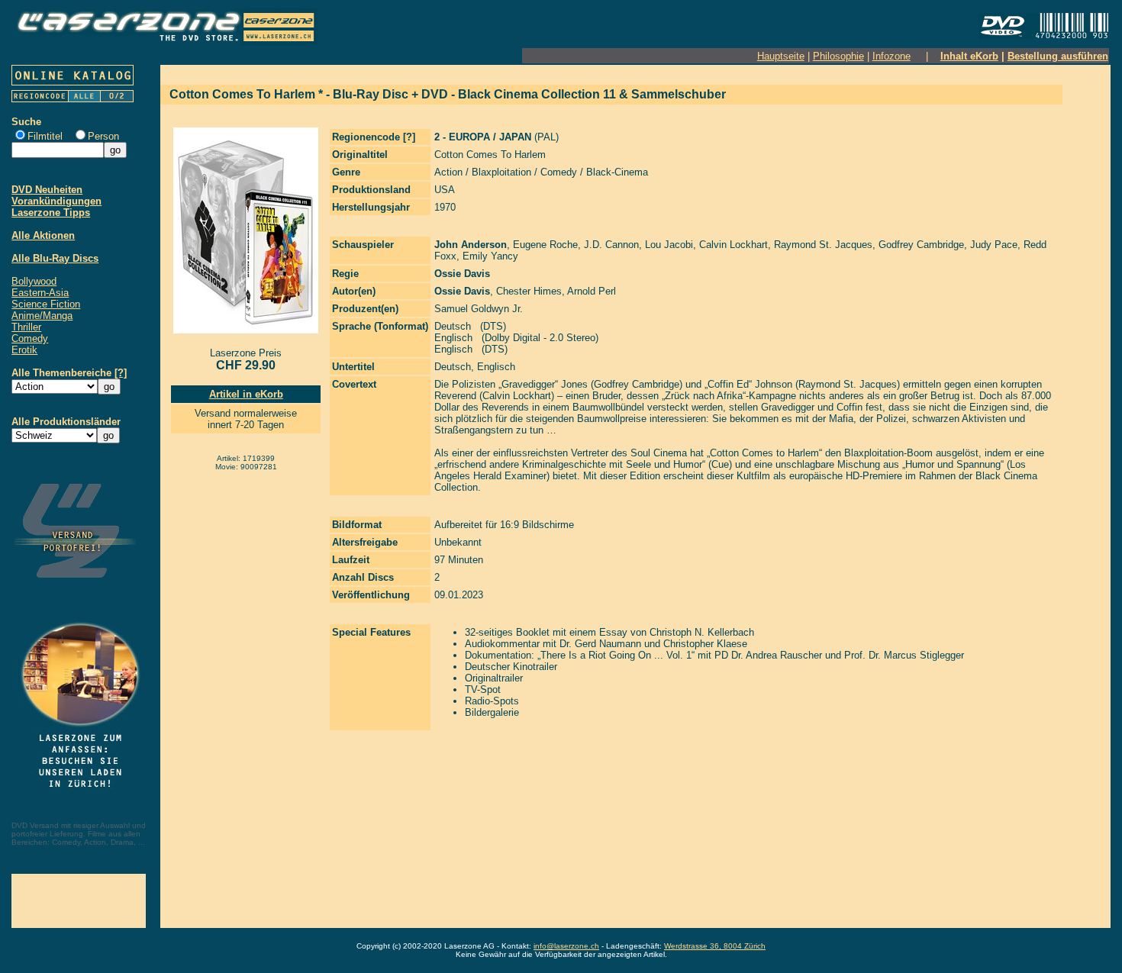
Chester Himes (529, 291)
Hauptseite (780, 56)
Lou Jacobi (669, 244)
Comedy (29, 338)
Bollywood (33, 281)
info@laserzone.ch (566, 946)
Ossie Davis (462, 273)
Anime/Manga (42, 315)
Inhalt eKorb (969, 56)
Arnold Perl (591, 291)
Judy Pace (993, 244)
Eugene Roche (545, 244)
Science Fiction (45, 304)
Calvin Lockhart (733, 244)
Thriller (26, 327)
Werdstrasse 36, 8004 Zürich (715, 946)
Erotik (24, 350)
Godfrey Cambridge (921, 244)
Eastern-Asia (40, 292)
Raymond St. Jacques (823, 244)
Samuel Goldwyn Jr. (478, 308)
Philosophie (838, 56)
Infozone (891, 56)
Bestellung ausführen (1058, 56)
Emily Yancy (490, 256)
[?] (120, 373)
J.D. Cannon (611, 244)
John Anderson (470, 244)
